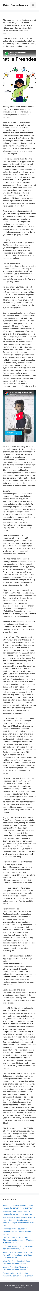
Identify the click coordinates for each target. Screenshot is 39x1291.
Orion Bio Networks (15, 5)
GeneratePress (19, 1288)
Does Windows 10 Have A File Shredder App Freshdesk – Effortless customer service (18, 1240)
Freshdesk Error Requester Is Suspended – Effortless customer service (17, 1231)
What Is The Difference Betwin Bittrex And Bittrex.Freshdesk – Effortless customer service (18, 1255)
